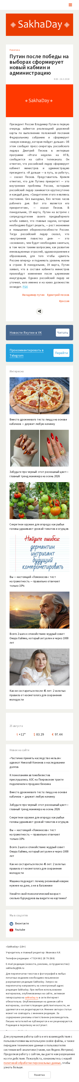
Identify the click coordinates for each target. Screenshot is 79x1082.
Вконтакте (22, 923)
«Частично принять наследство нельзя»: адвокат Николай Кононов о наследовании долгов (37, 762)
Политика (15, 50)
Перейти (61, 353)
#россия (64, 301)
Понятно (39, 1075)
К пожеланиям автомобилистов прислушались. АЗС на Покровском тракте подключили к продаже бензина (37, 779)
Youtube (20, 929)
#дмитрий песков (58, 295)
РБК (25, 286)
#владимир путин (33, 295)
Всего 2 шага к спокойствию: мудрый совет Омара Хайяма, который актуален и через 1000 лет (39, 851)
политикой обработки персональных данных (32, 1063)
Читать (62, 332)
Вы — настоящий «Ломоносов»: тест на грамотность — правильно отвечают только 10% (35, 834)
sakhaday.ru (31, 997)
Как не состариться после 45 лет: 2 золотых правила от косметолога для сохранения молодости (38, 868)
